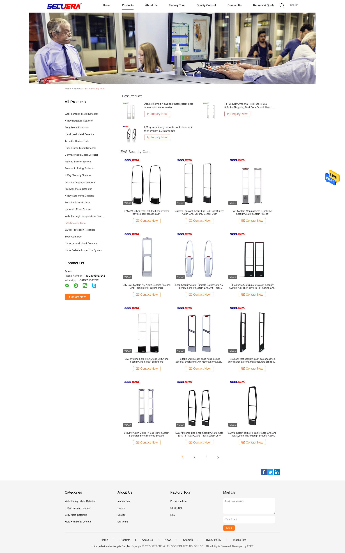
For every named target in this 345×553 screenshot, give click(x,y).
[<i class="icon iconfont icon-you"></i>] (218, 457)
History (121, 508)
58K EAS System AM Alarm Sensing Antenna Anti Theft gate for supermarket (146, 286)
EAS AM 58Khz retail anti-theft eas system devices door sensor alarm (146, 212)
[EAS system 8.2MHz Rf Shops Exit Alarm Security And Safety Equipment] (146, 329)
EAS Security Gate (95, 88)
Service (121, 515)
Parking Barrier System (78, 161)
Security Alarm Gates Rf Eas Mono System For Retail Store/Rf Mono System (146, 434)
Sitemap (188, 540)
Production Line (178, 501)
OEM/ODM (176, 508)
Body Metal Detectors (77, 127)
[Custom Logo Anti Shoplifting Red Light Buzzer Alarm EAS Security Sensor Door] (199, 181)
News (168, 540)
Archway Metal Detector (78, 188)
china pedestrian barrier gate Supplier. (112, 546)
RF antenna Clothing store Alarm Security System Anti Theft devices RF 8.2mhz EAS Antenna (252, 286)
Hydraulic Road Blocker (78, 209)
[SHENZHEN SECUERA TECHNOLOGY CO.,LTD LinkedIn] (277, 472)
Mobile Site (239, 540)
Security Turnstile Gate (78, 202)
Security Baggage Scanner (80, 182)
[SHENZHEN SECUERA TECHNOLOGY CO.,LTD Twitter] (270, 472)
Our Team (123, 521)
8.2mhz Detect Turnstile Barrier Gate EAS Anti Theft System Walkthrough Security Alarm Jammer (252, 434)
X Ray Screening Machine (79, 195)
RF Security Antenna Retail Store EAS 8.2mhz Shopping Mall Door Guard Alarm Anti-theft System (247, 107)
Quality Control (206, 5)
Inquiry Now (159, 114)
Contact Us (234, 5)
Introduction (124, 501)
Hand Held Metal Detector (79, 134)
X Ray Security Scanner (78, 175)
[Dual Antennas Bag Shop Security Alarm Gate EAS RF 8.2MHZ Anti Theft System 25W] (199, 403)
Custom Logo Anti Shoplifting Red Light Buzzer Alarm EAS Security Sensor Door (199, 212)
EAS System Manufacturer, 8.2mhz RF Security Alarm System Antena (252, 212)
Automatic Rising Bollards (79, 168)
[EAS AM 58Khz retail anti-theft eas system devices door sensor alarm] (146, 181)
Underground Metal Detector (81, 243)
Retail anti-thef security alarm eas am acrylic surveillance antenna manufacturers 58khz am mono (252, 360)
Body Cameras (73, 236)
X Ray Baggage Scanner (79, 120)
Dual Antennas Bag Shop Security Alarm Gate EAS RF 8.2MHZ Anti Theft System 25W (199, 434)
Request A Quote (263, 5)
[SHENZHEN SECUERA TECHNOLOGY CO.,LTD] (64, 6)
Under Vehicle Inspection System (83, 250)
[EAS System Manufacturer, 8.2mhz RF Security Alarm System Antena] (252, 181)
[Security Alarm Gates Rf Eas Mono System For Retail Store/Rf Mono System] (146, 403)
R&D (172, 515)
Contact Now (77, 296)
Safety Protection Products (80, 229)
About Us (151, 5)
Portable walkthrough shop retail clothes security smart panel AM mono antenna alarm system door (199, 360)
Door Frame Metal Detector (80, 147)
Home (106, 5)
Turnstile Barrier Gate (77, 141)
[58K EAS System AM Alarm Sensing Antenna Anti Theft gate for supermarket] (146, 255)
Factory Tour (177, 5)
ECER (250, 546)
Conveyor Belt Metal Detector (81, 154)
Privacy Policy (212, 540)
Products (128, 5)
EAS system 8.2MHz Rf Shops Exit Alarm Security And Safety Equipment (147, 360)
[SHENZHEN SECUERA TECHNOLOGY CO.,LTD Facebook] (264, 472)
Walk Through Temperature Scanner (85, 216)
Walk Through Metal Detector (81, 113)
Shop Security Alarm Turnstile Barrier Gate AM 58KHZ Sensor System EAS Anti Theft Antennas (199, 286)
